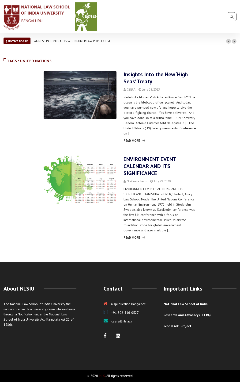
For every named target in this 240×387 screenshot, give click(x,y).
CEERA (131, 90)
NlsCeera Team (137, 181)
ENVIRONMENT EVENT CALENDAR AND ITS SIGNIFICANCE (150, 166)
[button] (228, 41)
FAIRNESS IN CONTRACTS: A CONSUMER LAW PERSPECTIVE (72, 41)
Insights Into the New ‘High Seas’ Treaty (156, 78)
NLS (102, 376)
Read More (132, 141)
